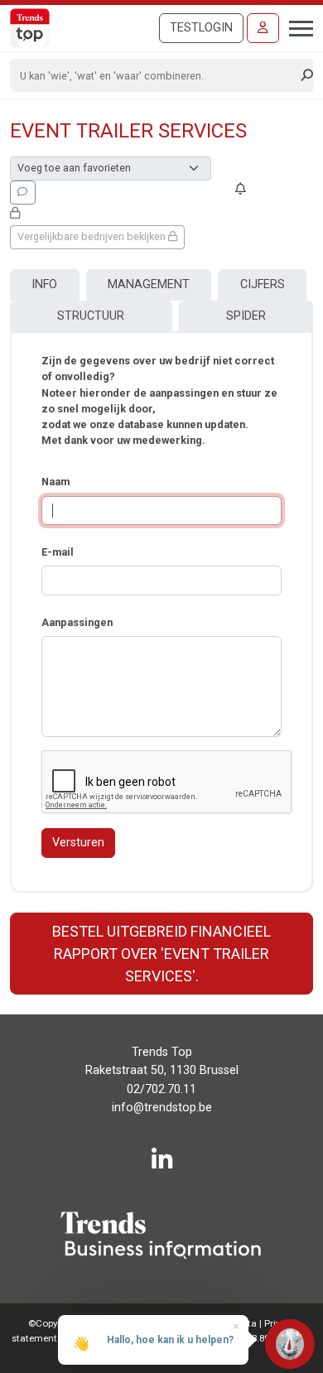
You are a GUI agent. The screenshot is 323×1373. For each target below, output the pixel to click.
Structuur (90, 316)
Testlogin (201, 28)
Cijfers (262, 284)
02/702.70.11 (161, 1089)
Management (149, 284)
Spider (246, 316)
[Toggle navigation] (296, 26)
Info (44, 284)
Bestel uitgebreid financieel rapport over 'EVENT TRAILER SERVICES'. (161, 954)
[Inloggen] (263, 28)
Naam (55, 481)
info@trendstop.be (162, 1108)
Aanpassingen (77, 622)
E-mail (57, 552)
